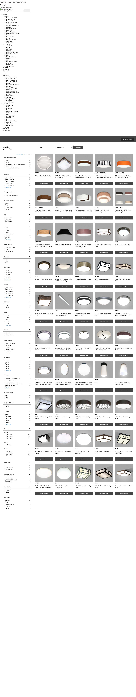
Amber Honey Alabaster (18, 378)
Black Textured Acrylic (18, 382)
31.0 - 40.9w (18, 295)
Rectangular (18, 234)
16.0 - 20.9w (18, 291)
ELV (18, 205)
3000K (18, 319)
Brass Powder (18, 349)
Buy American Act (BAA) (18, 168)
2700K (18, 317)
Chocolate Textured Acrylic (18, 384)
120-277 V (18, 422)
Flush (18, 502)
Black (18, 347)
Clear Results (78, 147)
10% (18, 397)
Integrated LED (18, 247)
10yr (18, 307)
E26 (18, 465)
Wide (18, 492)
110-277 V (18, 418)
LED (18, 249)
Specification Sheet (44, 183)
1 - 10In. (18, 444)
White (18, 406)
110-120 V (18, 416)
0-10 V (18, 203)
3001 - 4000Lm (18, 185)
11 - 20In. (18, 434)
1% (18, 395)
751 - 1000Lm (18, 178)
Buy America (18, 166)
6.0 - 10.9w (18, 287)
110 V (18, 414)
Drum (18, 232)
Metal (18, 276)
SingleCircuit (18, 335)
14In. (18, 364)
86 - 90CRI (18, 220)
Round (18, 236)
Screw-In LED (18, 251)
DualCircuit (18, 333)
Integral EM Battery (18, 195)
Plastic (18, 278)
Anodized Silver (18, 343)
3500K (18, 321)
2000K (18, 315)
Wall (18, 508)
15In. (18, 366)
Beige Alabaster (18, 380)
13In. (18, 362)
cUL (18, 261)
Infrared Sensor (18, 478)
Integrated (18, 467)
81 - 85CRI (18, 218)
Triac (18, 209)
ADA (18, 160)
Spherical (18, 237)
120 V (18, 420)
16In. (18, 368)
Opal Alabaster (18, 385)
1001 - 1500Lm (18, 179)
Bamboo (18, 345)
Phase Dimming (18, 207)
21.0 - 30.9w (18, 293)
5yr (18, 305)
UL (18, 260)
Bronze (18, 351)
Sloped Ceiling (18, 504)
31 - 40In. (18, 438)
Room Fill (18, 490)
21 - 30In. (18, 436)
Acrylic (18, 270)
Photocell (18, 481)
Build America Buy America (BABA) (18, 164)
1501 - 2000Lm (18, 181)
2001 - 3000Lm (18, 183)
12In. (18, 361)
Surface (18, 506)
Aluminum (18, 272)
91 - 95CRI (18, 221)
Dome (18, 230)
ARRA (18, 162)
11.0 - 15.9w (18, 289)
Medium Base (18, 469)
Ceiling (18, 500)
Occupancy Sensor (18, 479)
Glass (18, 274)
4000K (18, 323)
